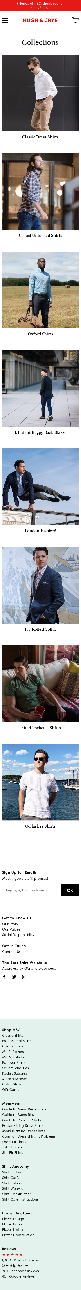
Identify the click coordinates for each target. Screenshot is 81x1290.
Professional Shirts (17, 1041)
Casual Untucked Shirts (40, 235)
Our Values (11, 929)
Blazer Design (13, 1219)
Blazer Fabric (13, 1224)
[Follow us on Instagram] (24, 977)
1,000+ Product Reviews (21, 1260)
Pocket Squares (14, 1073)
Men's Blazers (13, 1052)
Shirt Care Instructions (20, 1199)
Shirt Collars (12, 1172)
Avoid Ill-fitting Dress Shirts (23, 1131)
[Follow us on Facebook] (4, 977)
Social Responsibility (18, 935)
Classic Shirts (12, 1035)
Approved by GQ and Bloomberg (29, 968)
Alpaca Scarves (14, 1079)
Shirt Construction (17, 1194)
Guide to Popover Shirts (21, 1120)
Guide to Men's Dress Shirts (24, 1109)
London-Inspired (40, 530)
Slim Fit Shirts (12, 1152)
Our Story (10, 924)
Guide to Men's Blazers (20, 1115)
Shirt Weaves (12, 1188)
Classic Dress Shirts (40, 137)
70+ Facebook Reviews (20, 1271)
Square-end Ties (15, 1068)
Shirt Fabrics (12, 1183)
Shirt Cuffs (10, 1178)
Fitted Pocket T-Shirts (40, 727)
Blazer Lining (12, 1229)
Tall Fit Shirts (12, 1147)
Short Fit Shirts (14, 1142)
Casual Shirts (12, 1046)
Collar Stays (12, 1084)
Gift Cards (10, 1089)
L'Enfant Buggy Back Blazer (40, 432)
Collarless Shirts (40, 826)
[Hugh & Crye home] (40, 20)
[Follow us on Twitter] (14, 977)
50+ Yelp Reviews (15, 1265)
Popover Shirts (13, 1062)
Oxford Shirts (40, 333)
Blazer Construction (18, 1235)
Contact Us (11, 951)
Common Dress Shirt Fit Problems (28, 1136)
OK (70, 890)
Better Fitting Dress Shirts (22, 1125)
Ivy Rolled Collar (40, 629)
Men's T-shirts (13, 1057)
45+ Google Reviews (18, 1276)
